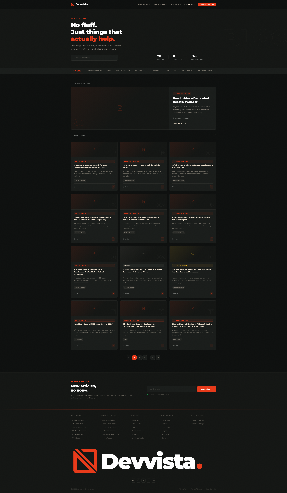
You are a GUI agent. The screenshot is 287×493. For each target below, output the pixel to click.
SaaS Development (79, 427)
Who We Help (159, 4)
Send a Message (198, 424)
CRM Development (79, 431)
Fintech (164, 424)
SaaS (109, 70)
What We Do (142, 4)
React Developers (108, 420)
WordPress (140, 70)
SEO (175, 70)
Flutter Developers (108, 431)
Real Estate (166, 427)
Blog (133, 427)
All (76, 70)
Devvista (83, 4)
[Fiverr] (149, 481)
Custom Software (94, 70)
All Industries (136, 431)
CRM (167, 70)
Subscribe (205, 389)
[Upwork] (143, 481)
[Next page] (158, 357)
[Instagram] (138, 481)
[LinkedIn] (133, 481)
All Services (136, 434)
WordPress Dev (77, 434)
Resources (189, 4)
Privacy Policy (183, 489)
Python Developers (109, 427)
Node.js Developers (109, 424)
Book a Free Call (207, 4)
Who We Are (175, 4)
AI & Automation (123, 70)
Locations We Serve (139, 438)
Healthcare (166, 420)
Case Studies (136, 424)
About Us (135, 420)
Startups (165, 438)
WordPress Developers (110, 434)
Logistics (165, 431)
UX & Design (187, 70)
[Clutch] (154, 481)
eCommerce (155, 70)
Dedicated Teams (204, 70)
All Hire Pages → (107, 438)
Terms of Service (196, 489)
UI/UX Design (76, 438)
